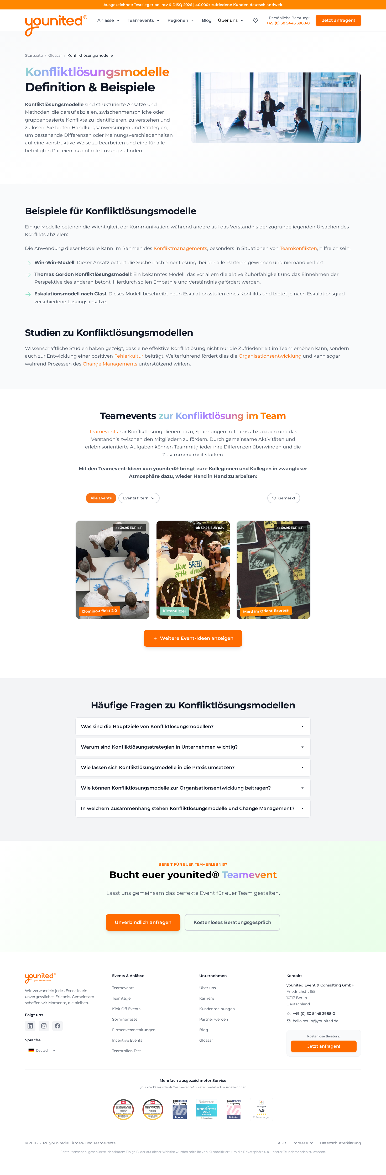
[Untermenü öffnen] (118, 20)
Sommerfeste (124, 1019)
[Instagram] (44, 1026)
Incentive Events (127, 1040)
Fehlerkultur (128, 356)
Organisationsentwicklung (270, 356)
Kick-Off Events (126, 1008)
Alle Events (101, 498)
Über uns (228, 20)
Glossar (206, 1040)
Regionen (178, 20)
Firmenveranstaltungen (133, 1029)
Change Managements (110, 364)
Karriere (206, 998)
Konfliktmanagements (180, 248)
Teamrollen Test (126, 1050)
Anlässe (105, 20)
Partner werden (213, 1019)
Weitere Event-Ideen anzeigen (196, 638)
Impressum (303, 1143)
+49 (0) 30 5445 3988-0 (288, 23)
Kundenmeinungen (217, 1008)
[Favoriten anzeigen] (255, 20)
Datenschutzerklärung (340, 1143)
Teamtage (121, 998)
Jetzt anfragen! (338, 20)
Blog (207, 20)
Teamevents (141, 20)
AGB (282, 1143)
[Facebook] (57, 1026)
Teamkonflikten (298, 248)
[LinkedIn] (30, 1026)
